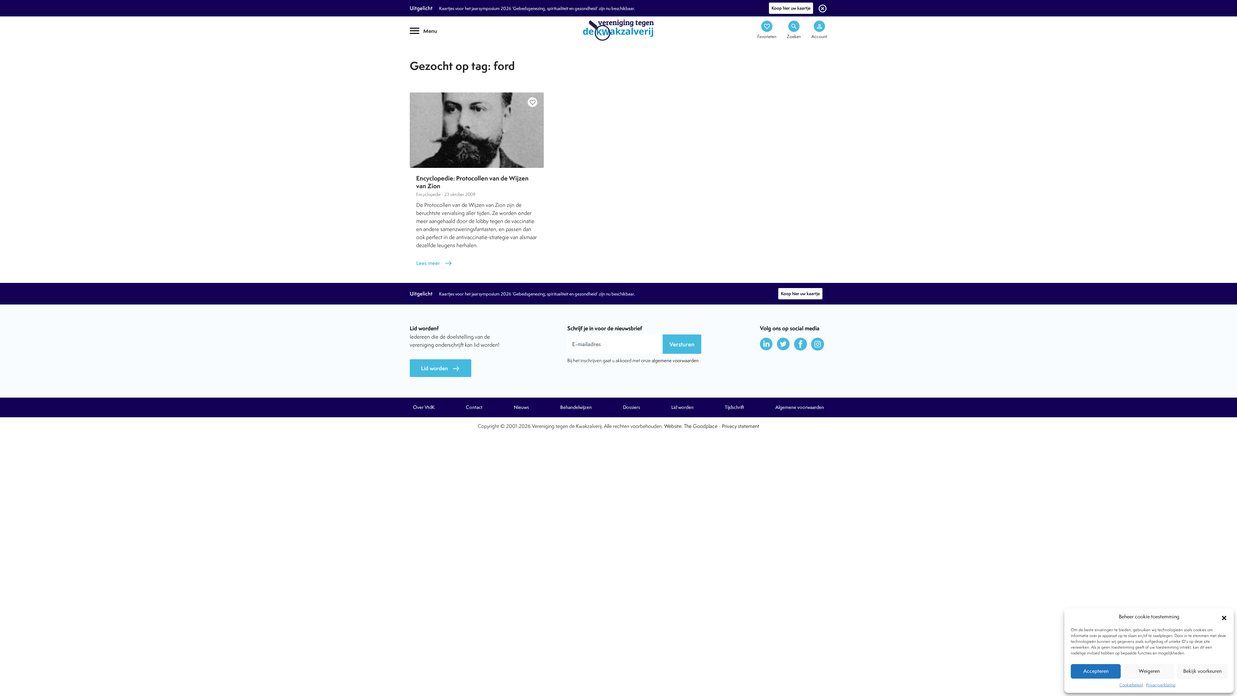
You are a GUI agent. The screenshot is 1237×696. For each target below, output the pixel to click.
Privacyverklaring (1160, 685)
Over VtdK (424, 407)
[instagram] (817, 344)
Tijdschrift (432, 57)
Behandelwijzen (576, 407)
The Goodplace (700, 426)
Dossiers (631, 407)
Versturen (682, 344)
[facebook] (800, 344)
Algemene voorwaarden (799, 407)
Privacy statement (740, 426)
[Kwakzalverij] (618, 30)
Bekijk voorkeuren (1202, 671)
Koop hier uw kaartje (791, 8)
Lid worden (440, 368)
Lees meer (434, 263)
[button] (1224, 617)
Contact (474, 407)
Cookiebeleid (1131, 685)
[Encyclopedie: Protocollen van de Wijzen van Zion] (477, 130)
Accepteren (1095, 671)
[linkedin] (766, 344)
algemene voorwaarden (675, 360)
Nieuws (521, 407)
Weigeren (1149, 671)
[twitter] (783, 344)
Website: (673, 426)
